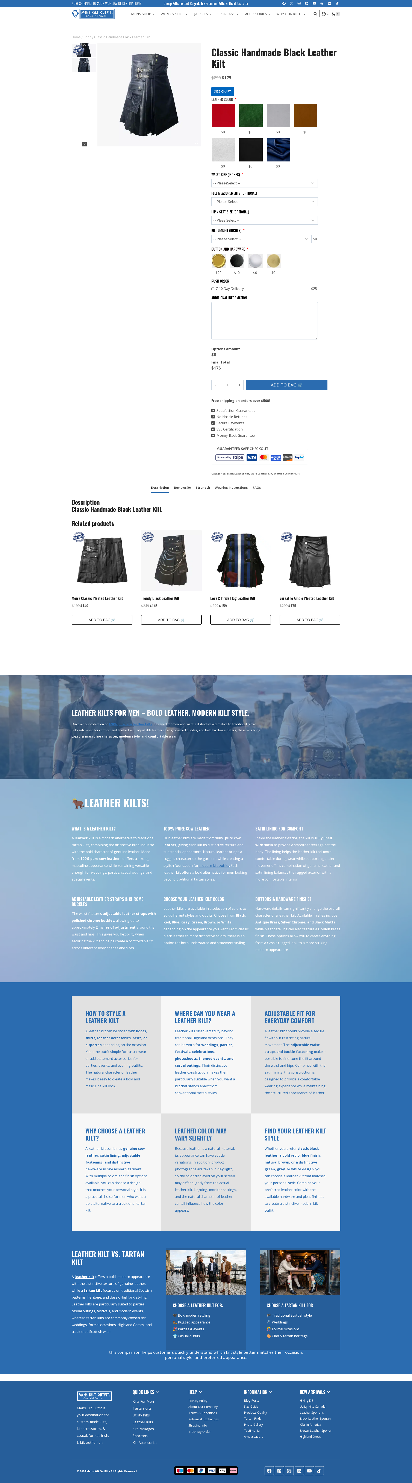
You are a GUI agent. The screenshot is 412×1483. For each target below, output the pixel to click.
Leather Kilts (143, 1422)
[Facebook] (284, 3)
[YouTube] (314, 3)
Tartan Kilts (142, 1408)
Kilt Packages (143, 1429)
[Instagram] (299, 3)
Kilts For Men (143, 1401)
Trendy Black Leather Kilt (160, 598)
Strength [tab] (203, 487)
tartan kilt (93, 1290)
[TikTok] (337, 3)
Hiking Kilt (306, 1400)
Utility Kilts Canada (313, 1406)
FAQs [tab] (257, 487)
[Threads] (322, 3)
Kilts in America (310, 1424)
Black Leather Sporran (315, 1418)
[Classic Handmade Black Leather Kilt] (149, 94)
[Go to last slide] (84, 45)
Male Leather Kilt (261, 473)
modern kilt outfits (214, 865)
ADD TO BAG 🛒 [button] (102, 619)
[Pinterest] (306, 3)
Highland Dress (310, 1436)
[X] (291, 3)
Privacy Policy (197, 1401)
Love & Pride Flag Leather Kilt (232, 598)
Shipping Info (197, 1425)
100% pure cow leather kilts (130, 724)
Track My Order (199, 1432)
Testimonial (252, 1430)
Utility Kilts (141, 1415)
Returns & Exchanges (203, 1419)
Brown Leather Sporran (316, 1430)
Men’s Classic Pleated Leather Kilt (97, 598)
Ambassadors (253, 1436)
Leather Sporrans (312, 1412)
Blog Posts (251, 1400)
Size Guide (251, 1406)
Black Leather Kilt (238, 473)
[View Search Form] (314, 14)
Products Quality (255, 1412)
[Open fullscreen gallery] (196, 142)
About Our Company (203, 1407)
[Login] (325, 14)
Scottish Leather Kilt (287, 473)
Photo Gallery (253, 1424)
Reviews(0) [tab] (182, 487)
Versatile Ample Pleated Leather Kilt (307, 598)
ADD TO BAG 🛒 (287, 385)
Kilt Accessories (145, 1442)
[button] (327, 13)
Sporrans (140, 1435)
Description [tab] (160, 487)
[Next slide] (84, 144)
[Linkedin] (329, 3)
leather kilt (84, 1276)
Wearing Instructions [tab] (231, 487)
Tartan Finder (253, 1418)
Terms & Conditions (202, 1413)
